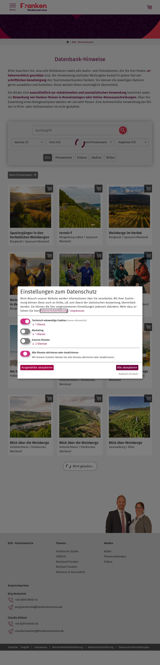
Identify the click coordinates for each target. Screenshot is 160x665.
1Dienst (38, 324)
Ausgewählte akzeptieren (37, 367)
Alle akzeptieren (127, 367)
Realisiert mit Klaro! (128, 374)
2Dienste (39, 344)
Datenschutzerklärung (53, 310)
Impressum (77, 310)
